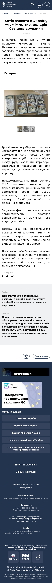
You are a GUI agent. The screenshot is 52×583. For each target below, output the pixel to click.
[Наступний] (45, 108)
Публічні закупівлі (26, 464)
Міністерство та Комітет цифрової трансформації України (26, 448)
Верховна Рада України (26, 426)
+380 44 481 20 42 (29, 508)
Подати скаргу (41, 356)
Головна (5, 13)
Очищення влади (26, 472)
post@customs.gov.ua (29, 510)
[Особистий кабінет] (47, 5)
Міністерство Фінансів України (26, 440)
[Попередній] (7, 108)
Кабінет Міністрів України (26, 433)
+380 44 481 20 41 (28, 521)
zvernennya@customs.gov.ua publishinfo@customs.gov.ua (22, 532)
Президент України (26, 418)
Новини (17, 13)
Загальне (29, 13)
